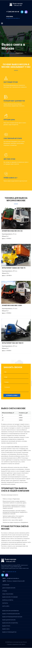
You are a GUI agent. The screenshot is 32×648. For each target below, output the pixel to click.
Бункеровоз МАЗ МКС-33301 (12, 305)
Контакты (5, 603)
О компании (5, 585)
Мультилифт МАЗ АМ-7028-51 (13, 343)
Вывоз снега (6, 629)
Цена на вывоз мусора (8, 588)
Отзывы (4, 591)
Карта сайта (5, 606)
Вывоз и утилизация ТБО (9, 632)
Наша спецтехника (7, 594)
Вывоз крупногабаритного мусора (12, 617)
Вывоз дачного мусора (9, 620)
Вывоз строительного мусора (11, 614)
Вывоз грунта (6, 626)
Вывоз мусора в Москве (8, 53)
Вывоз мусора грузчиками (10, 597)
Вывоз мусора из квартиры (10, 623)
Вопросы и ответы (7, 600)
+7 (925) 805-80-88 (11, 571)
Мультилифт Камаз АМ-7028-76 (13, 268)
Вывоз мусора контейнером (10, 610)
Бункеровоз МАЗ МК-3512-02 (12, 231)
